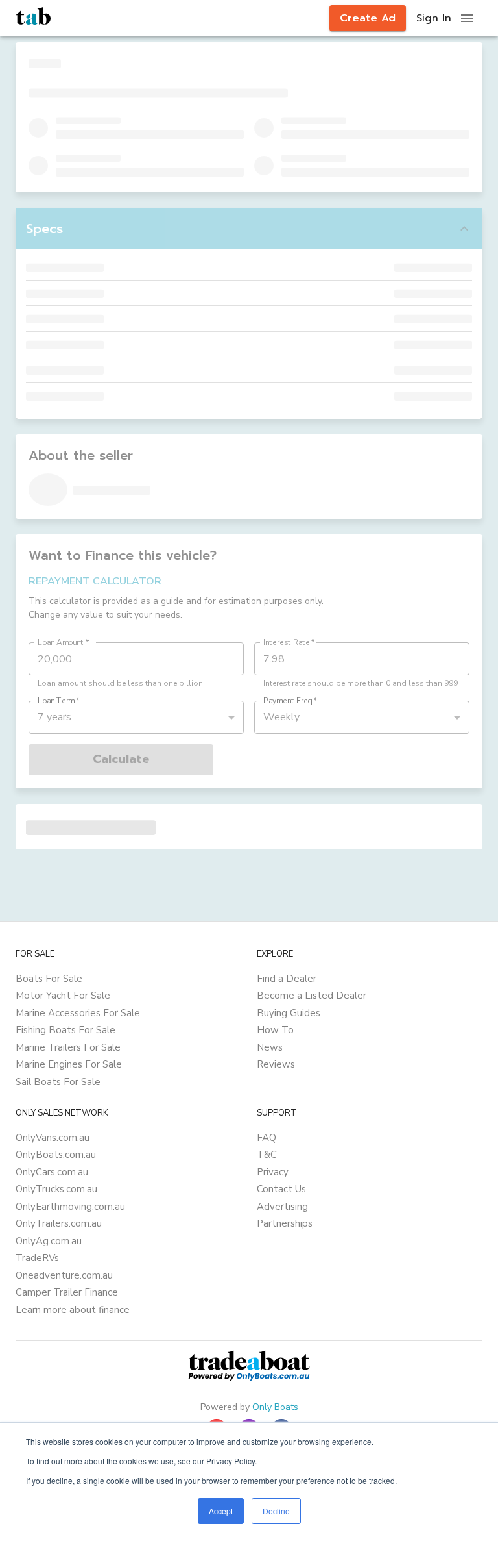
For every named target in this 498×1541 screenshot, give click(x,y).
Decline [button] (276, 1510)
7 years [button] (54, 717)
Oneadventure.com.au (64, 1275)
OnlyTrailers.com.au (59, 1223)
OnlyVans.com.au (52, 1137)
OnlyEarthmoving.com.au (70, 1206)
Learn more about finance (73, 1309)
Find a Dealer (286, 978)
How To (275, 1029)
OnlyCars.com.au (52, 1172)
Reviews (276, 1064)
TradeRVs (37, 1257)
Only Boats (275, 1407)
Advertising (282, 1206)
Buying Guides (288, 1013)
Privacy (273, 1172)
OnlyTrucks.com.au (56, 1189)
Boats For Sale (49, 978)
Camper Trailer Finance (67, 1292)
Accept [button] (221, 1510)
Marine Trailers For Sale (68, 1047)
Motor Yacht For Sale (63, 995)
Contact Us (281, 1189)
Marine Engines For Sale (69, 1064)
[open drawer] (466, 18)
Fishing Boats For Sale (65, 1029)
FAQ (266, 1137)
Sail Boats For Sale (58, 1081)
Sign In (433, 18)
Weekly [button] (281, 717)
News (270, 1047)
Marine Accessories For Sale (78, 1013)
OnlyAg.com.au (49, 1240)
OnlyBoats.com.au (56, 1154)
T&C (267, 1154)
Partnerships (285, 1223)
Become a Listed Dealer (311, 995)
